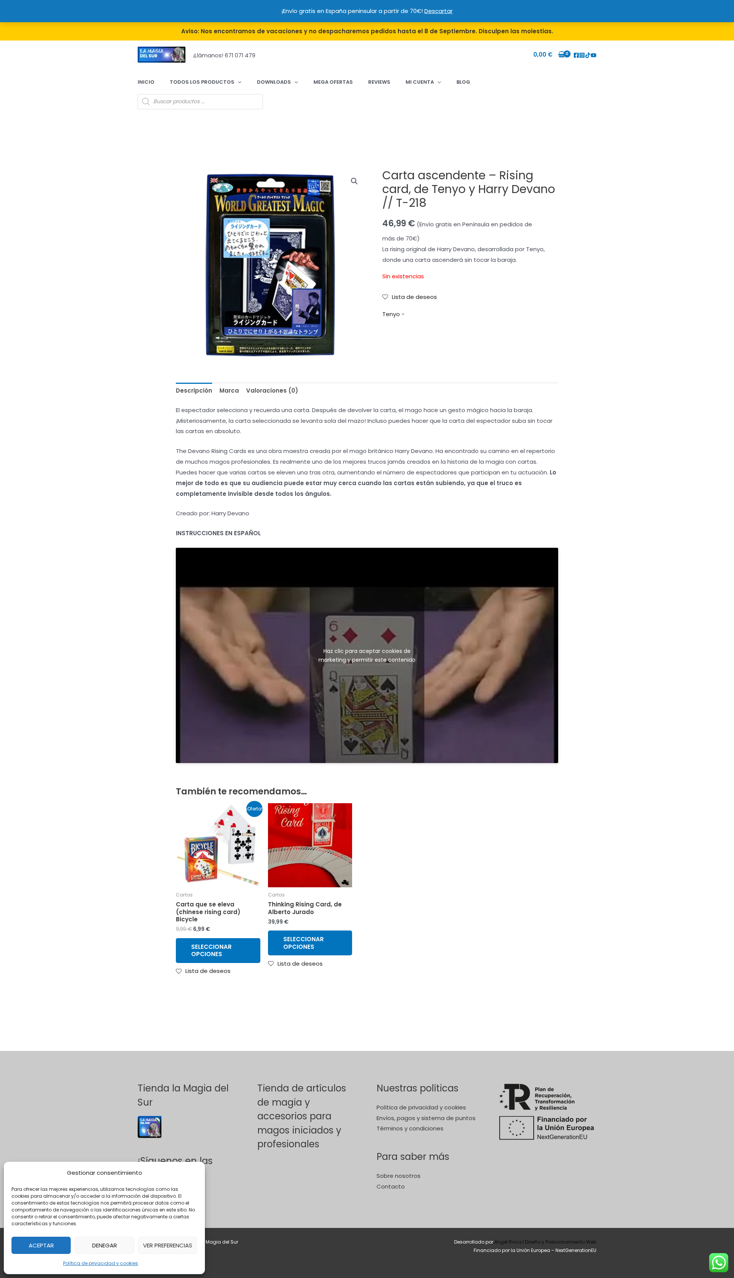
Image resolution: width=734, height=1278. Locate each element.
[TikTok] (588, 55)
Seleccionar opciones (211, 950)
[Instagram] (582, 55)
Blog (463, 82)
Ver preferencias (167, 1245)
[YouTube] (593, 55)
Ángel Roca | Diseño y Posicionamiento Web (545, 1242)
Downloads (274, 82)
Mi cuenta (420, 82)
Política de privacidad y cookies (100, 1263)
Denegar (104, 1245)
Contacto (391, 1186)
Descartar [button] (438, 11)
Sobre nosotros (399, 1176)
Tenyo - (393, 314)
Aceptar (41, 1245)
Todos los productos (202, 82)
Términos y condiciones (410, 1128)
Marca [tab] (229, 390)
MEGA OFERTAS (333, 82)
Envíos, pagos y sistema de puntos (426, 1118)
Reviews (379, 82)
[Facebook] (576, 55)
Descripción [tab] (194, 390)
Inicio (146, 82)
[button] (354, 181)
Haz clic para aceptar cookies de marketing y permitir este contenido (367, 655)
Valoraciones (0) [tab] (272, 390)
